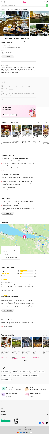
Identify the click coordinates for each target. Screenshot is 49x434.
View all (39, 123)
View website (6, 257)
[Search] (47, 5)
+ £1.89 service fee (4, 53)
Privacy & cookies (20, 427)
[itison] (24, 2)
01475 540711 (6, 254)
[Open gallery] (24, 23)
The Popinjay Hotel (26, 135)
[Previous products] (43, 123)
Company (3, 411)
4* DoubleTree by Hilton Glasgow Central (6, 136)
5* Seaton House (36, 347)
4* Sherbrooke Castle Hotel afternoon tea (16, 136)
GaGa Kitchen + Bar (5, 347)
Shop (2, 402)
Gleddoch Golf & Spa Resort (21, 158)
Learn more (30, 99)
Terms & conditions (28, 427)
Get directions (13, 257)
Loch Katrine (35, 135)
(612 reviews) (7, 45)
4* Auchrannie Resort (16, 347)
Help (2, 408)
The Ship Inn (24, 347)
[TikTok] (47, 423)
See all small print (8, 213)
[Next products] (46, 123)
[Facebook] (40, 423)
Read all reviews (8, 310)
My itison (3, 405)
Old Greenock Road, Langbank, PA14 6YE (11, 47)
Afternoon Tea (9, 9)
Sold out (8, 56)
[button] (24, 360)
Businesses (3, 414)
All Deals (3, 9)
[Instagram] (43, 423)
